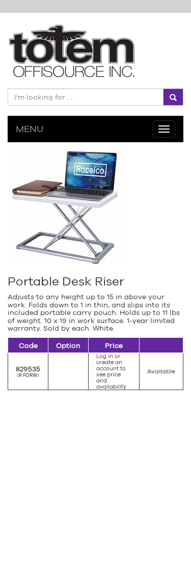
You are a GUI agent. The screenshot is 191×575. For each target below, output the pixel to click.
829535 (28, 369)
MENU (29, 128)
